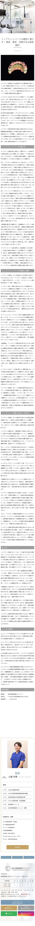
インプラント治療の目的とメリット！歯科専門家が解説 (6, 857)
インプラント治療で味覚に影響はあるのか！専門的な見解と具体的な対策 (29, 857)
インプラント (17, 857)
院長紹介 (17, 847)
